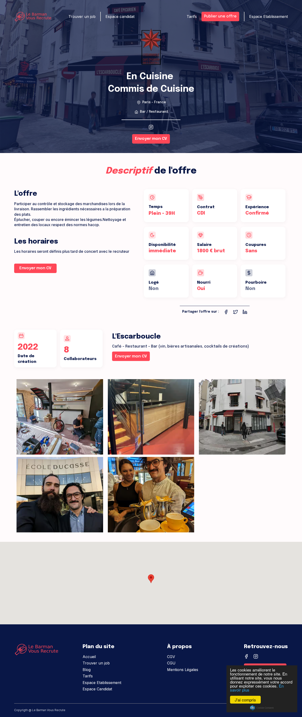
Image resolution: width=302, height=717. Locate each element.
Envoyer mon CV (151, 139)
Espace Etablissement (102, 682)
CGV (171, 656)
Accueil (89, 656)
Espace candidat (119, 16)
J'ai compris (245, 700)
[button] (151, 578)
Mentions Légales (182, 669)
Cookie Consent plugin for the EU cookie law (262, 707)
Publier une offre (220, 16)
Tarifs (88, 676)
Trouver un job (96, 663)
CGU (171, 663)
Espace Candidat (97, 689)
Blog (87, 669)
